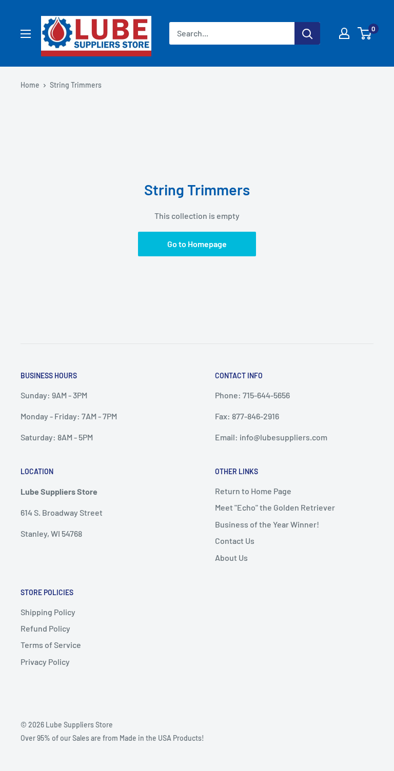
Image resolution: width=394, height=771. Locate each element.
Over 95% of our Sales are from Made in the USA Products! (112, 738)
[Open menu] (26, 34)
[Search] (307, 33)
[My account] (344, 33)
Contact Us (234, 540)
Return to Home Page (253, 491)
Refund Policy (45, 628)
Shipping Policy (48, 612)
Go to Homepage (197, 244)
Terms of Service (51, 645)
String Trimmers (76, 84)
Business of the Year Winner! (267, 524)
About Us (231, 557)
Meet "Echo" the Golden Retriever (275, 507)
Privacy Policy (45, 661)
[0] (365, 33)
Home (30, 84)
